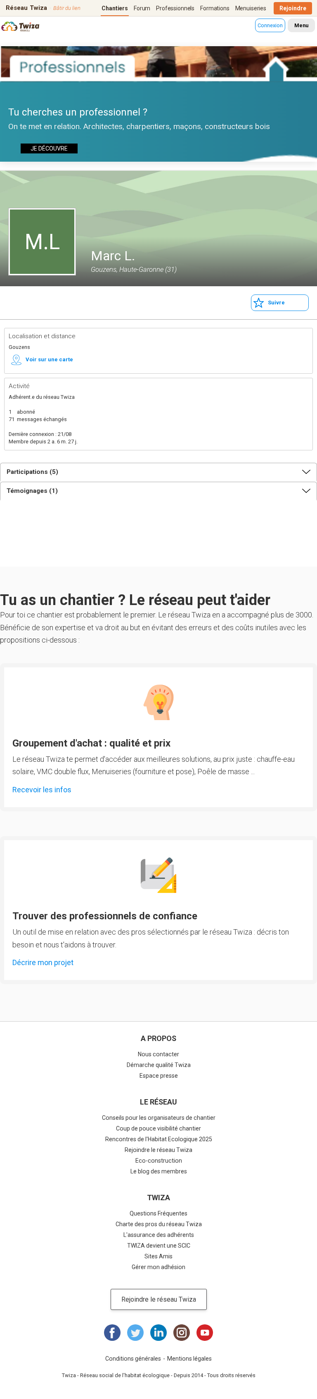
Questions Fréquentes (158, 1213)
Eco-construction (158, 1160)
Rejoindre (292, 8)
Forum (142, 8)
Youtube (204, 1332)
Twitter (135, 1332)
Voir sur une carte (49, 359)
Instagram (181, 1332)
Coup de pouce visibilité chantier (158, 1128)
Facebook (112, 1332)
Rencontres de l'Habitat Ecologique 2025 (158, 1139)
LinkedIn (158, 1332)
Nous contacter (158, 1054)
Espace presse (159, 1075)
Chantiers (115, 8)
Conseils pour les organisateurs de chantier (158, 1117)
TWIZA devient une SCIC (158, 1245)
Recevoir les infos (41, 789)
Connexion (270, 25)
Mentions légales (189, 1358)
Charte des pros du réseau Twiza (159, 1224)
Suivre (276, 302)
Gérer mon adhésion (158, 1267)
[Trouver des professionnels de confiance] (158, 875)
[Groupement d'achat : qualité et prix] (158, 702)
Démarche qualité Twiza (159, 1065)
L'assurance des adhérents (158, 1235)
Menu (301, 25)
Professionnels (175, 8)
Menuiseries (250, 8)
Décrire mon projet (42, 962)
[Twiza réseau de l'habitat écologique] (20, 27)
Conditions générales (133, 1358)
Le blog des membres (158, 1171)
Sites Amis (158, 1256)
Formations (214, 8)
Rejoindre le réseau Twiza (158, 1150)
